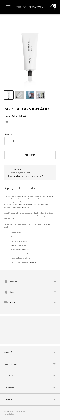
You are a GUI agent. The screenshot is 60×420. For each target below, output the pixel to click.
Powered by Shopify (9, 414)
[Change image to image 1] (8, 95)
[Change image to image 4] (40, 95)
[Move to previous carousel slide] (4, 342)
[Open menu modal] (8, 7)
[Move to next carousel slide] (55, 342)
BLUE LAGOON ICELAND (26, 108)
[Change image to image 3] (30, 95)
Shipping (8, 188)
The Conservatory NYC (19, 411)
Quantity (8, 134)
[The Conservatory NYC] (30, 7)
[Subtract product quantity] (19, 141)
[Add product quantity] (8, 141)
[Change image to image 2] (19, 95)
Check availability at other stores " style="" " (26, 176)
